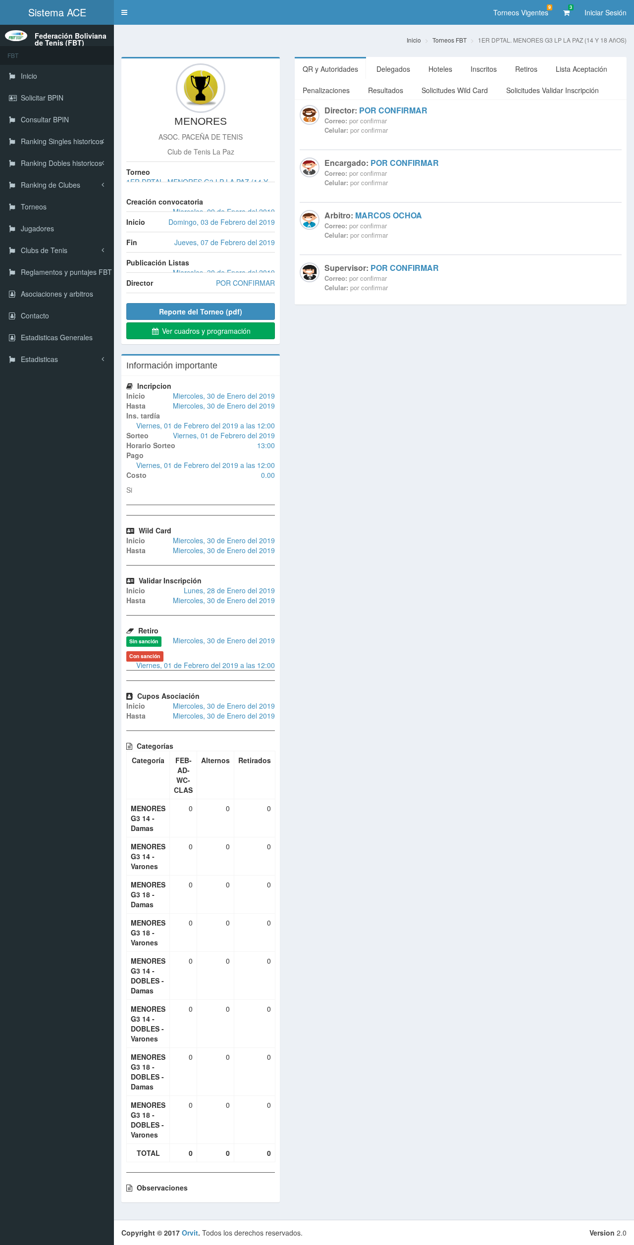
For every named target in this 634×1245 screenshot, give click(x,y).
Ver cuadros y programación (205, 331)
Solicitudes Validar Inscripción (552, 90)
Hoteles (440, 69)
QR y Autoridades (330, 69)
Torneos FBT (449, 40)
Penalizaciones (326, 90)
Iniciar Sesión (605, 12)
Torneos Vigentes (522, 10)
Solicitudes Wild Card (455, 90)
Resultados (385, 90)
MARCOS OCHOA (388, 215)
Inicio (414, 40)
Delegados (393, 69)
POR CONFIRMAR (393, 110)
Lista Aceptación (581, 69)
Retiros (526, 69)
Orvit (190, 1233)
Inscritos (484, 69)
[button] (124, 12)
